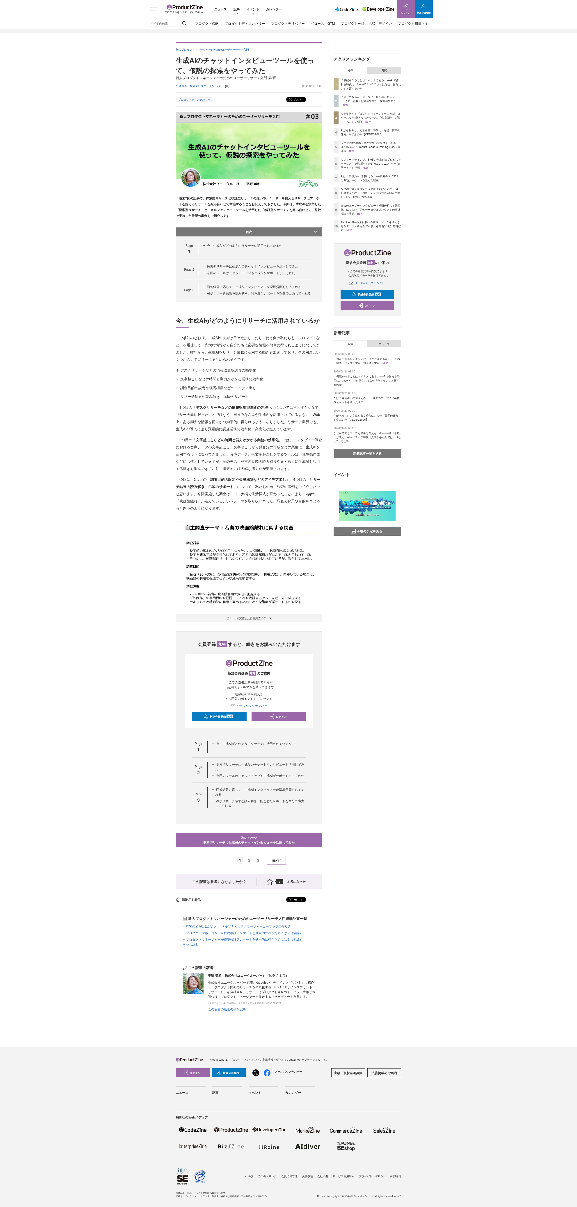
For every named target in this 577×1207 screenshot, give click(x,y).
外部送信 (395, 1176)
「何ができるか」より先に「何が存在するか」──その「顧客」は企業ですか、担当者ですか (369, 99)
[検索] (184, 23)
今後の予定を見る (369, 531)
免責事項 (307, 1176)
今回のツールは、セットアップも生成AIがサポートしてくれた (251, 272)
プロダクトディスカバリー (244, 23)
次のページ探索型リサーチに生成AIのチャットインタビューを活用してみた (249, 839)
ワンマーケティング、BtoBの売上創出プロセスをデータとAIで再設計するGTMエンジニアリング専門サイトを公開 (371, 163)
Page (189, 269)
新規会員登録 (221, 717)
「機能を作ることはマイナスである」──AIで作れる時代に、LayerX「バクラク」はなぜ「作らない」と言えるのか (371, 84)
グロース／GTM (323, 23)
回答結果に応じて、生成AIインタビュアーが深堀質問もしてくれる (254, 286)
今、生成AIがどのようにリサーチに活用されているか (244, 245)
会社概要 (322, 1176)
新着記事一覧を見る (367, 453)
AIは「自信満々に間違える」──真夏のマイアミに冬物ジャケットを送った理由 (370, 178)
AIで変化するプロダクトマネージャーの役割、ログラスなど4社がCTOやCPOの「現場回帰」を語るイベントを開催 (370, 117)
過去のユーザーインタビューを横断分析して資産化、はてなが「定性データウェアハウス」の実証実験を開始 (370, 209)
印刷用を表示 (191, 899)
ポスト (297, 99)
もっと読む (191, 944)
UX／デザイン (381, 23)
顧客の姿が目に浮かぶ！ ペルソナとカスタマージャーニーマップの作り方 (238, 926)
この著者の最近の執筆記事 (227, 1009)
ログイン (281, 717)
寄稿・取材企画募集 (348, 1073)
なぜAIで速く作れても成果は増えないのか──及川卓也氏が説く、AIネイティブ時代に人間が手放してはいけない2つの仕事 (370, 193)
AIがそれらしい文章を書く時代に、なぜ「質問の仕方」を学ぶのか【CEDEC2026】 (370, 132)
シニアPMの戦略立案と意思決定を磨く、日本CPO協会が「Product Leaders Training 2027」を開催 (371, 147)
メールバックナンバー (252, 705)
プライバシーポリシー (372, 1176)
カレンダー (274, 9)
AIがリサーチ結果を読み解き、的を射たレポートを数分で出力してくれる (259, 293)
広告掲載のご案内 (384, 1073)
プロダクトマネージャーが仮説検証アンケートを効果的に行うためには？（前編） (244, 939)
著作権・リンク (267, 1176)
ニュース (220, 9)
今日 (350, 70)
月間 (384, 70)
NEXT (275, 860)
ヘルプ (249, 1176)
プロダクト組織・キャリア (418, 23)
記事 (237, 9)
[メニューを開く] (153, 9)
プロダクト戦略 (207, 23)
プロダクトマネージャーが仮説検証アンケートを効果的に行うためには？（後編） (244, 932)
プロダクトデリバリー (288, 23)
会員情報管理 (289, 1176)
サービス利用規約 (343, 1176)
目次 (249, 231)
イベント (253, 9)
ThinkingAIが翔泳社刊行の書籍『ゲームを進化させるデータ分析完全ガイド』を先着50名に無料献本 (371, 226)
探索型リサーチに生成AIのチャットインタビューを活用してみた (252, 266)
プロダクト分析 (352, 23)
